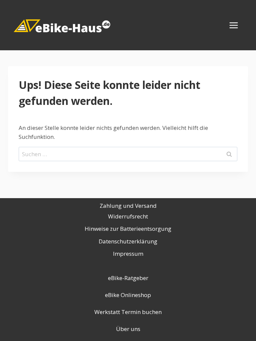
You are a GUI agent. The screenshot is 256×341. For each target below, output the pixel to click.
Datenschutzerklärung (128, 241)
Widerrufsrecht (128, 216)
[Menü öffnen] (237, 25)
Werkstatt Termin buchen (128, 312)
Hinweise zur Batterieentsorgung (128, 228)
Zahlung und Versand (128, 205)
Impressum (128, 253)
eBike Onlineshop (128, 295)
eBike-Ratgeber (128, 278)
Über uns (128, 329)
